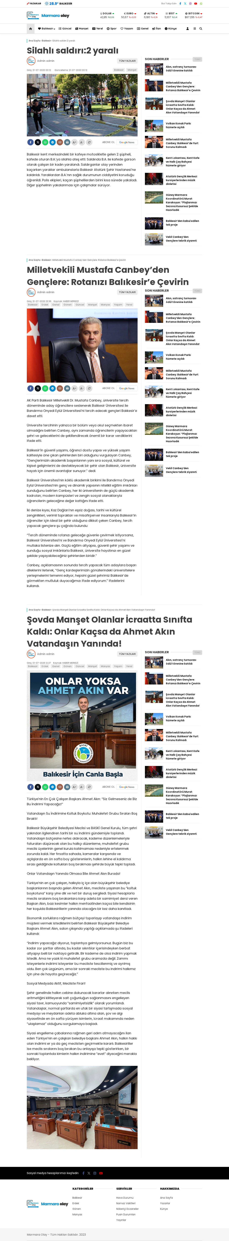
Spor (113, 28)
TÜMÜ (197, 59)
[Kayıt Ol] (188, 29)
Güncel (66, 28)
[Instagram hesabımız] (190, 3)
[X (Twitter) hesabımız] (185, 3)
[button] (31, 29)
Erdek (45, 304)
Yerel (99, 28)
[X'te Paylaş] (38, 142)
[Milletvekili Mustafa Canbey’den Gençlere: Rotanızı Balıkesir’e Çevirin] (154, 90)
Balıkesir (47, 28)
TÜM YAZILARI (127, 61)
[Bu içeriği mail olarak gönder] (60, 142)
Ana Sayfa (166, 1198)
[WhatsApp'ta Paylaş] (45, 142)
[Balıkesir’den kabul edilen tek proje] (154, 228)
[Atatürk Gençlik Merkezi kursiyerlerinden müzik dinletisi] (154, 184)
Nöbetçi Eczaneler (127, 1209)
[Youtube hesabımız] (195, 3)
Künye (172, 28)
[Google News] (127, 142)
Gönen (68, 304)
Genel (144, 28)
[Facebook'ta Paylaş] (30, 142)
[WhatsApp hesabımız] (201, 3)
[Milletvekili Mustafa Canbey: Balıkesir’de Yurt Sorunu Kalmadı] (154, 147)
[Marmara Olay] (48, 18)
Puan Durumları (125, 1214)
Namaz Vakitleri (125, 1203)
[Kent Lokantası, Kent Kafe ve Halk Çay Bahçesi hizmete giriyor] (154, 165)
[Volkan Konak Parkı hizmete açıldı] (154, 131)
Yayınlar (121, 1220)
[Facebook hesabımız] (180, 3)
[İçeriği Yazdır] (67, 142)
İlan (158, 28)
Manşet (83, 28)
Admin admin (45, 61)
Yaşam (128, 28)
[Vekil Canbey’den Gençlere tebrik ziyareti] (154, 244)
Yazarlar (165, 1203)
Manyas (105, 304)
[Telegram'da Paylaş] (52, 142)
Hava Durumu (124, 1198)
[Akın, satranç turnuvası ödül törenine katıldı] (154, 74)
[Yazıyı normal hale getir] (89, 142)
